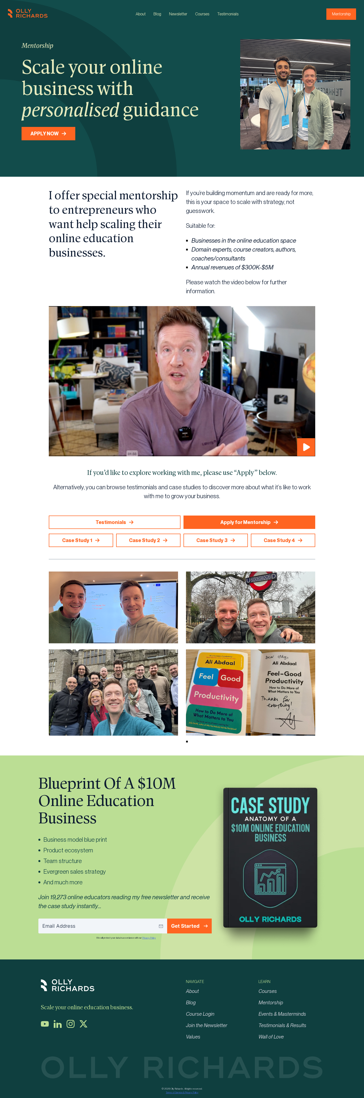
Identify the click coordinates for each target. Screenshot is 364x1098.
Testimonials (227, 14)
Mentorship (341, 14)
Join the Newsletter (206, 1025)
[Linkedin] (60, 1026)
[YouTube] (47, 1026)
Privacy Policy (149, 937)
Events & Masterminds (282, 1014)
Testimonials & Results (282, 1025)
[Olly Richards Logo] (28, 16)
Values (193, 1037)
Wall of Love (271, 1037)
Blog (157, 14)
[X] (85, 1026)
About (141, 14)
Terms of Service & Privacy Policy (182, 1092)
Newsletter (178, 14)
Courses (202, 14)
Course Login (200, 1014)
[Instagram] (72, 1026)
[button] (182, 381)
